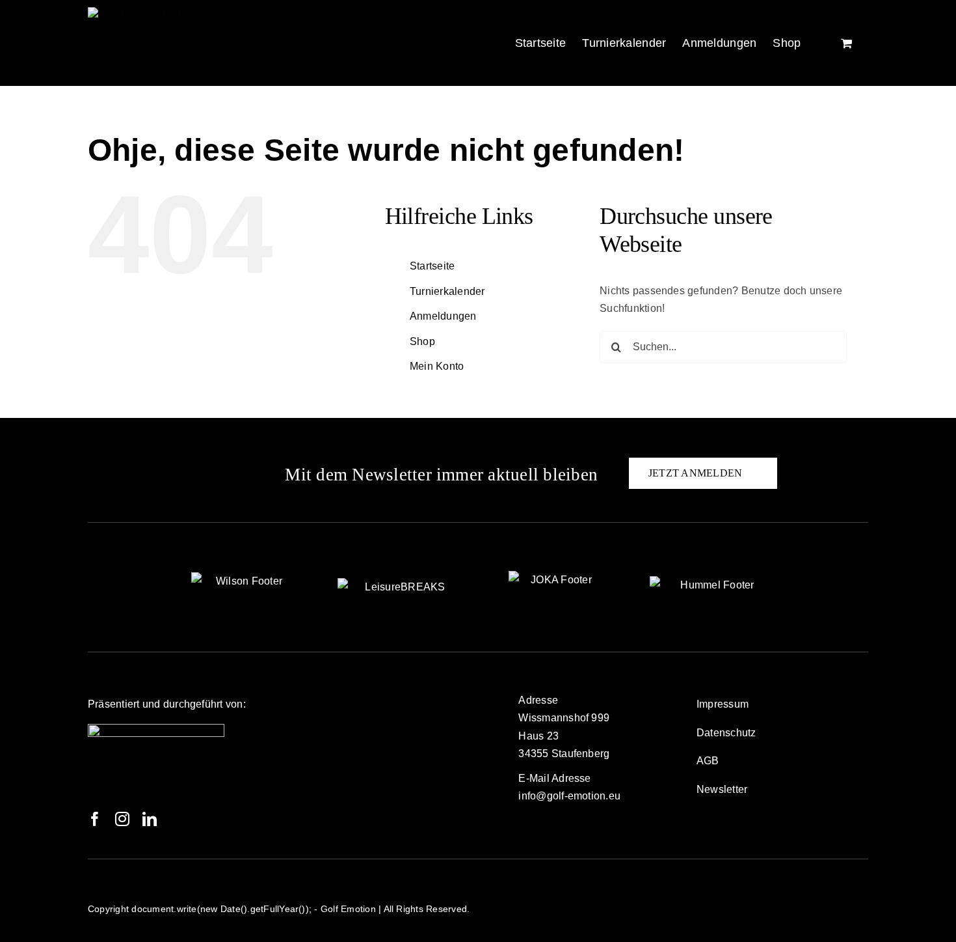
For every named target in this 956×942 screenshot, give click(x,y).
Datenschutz (726, 732)
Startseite (432, 265)
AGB (708, 760)
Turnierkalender (447, 291)
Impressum (723, 704)
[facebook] (95, 819)
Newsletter (722, 789)
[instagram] (122, 819)
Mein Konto (437, 366)
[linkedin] (149, 819)
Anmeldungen (443, 316)
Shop (422, 341)
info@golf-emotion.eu (569, 795)
